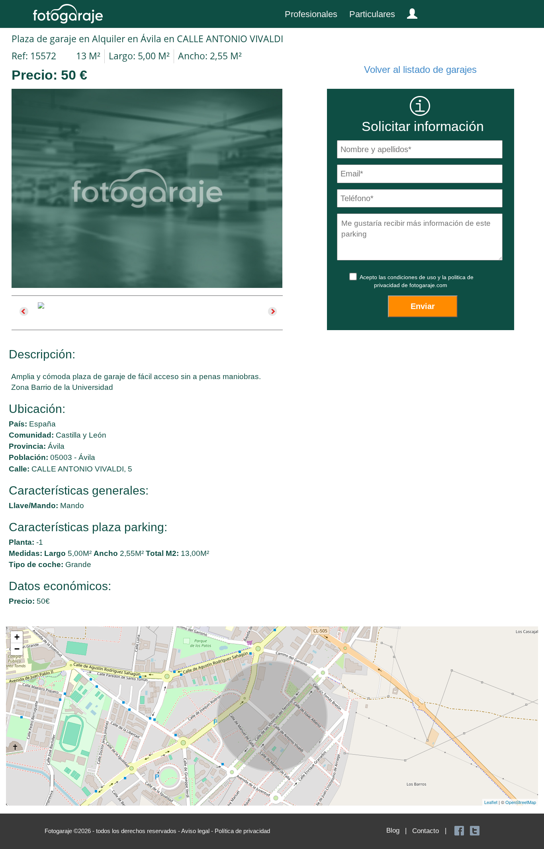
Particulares (372, 14)
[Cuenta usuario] (409, 12)
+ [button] (17, 637)
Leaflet (490, 802)
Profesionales (311, 14)
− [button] (17, 649)
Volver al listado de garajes (420, 69)
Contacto (425, 831)
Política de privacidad (242, 830)
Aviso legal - (198, 830)
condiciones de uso (412, 277)
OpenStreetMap (520, 802)
